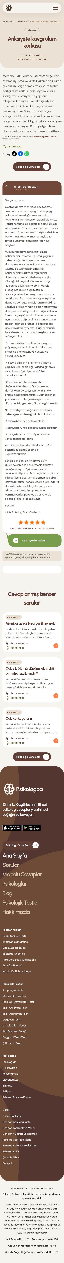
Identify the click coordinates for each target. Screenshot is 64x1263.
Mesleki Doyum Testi (14, 996)
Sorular (22, 22)
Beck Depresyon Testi (15, 1013)
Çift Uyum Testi (11, 1043)
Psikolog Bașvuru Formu (16, 1097)
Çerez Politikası (11, 1157)
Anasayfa (8, 22)
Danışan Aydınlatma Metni (18, 1128)
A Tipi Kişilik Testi (12, 990)
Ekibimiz (7, 1085)
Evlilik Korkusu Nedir (14, 936)
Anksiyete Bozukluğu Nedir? (19, 959)
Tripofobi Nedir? (12, 965)
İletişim (6, 1091)
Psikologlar (14, 883)
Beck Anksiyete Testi (14, 1008)
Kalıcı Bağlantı (44, 529)
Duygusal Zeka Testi (14, 1037)
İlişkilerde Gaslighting (15, 942)
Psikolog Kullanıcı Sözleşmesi (19, 1145)
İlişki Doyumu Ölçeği (14, 1031)
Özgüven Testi (11, 1019)
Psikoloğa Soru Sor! (28, 166)
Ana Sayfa (14, 855)
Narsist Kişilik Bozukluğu (16, 971)
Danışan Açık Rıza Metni (16, 1122)
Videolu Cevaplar (22, 874)
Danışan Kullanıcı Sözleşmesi (19, 1133)
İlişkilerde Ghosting (13, 953)
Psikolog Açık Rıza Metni (16, 1139)
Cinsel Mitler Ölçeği (14, 1025)
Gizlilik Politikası (11, 1116)
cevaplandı (15, 139)
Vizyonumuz (10, 1079)
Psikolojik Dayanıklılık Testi (18, 1002)
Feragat (7, 1163)
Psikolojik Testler (20, 902)
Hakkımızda (16, 912)
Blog (7, 893)
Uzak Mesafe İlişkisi (14, 947)
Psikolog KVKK (10, 1151)
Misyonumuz (10, 1073)
